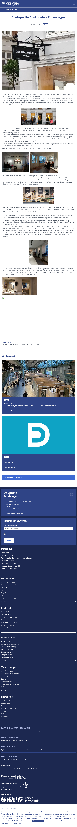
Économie (8, 506)
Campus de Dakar (7, 657)
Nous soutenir (6, 706)
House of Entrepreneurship (11, 566)
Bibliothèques (6, 687)
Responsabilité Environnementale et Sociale (16, 558)
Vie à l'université (7, 671)
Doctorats (4, 595)
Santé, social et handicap (10, 684)
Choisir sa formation (8, 582)
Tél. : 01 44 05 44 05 (6, 789)
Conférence (8, 462)
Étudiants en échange (8, 647)
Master (46, 25)
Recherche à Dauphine (9, 617)
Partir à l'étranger (7, 649)
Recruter (4, 711)
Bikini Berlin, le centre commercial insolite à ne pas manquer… (31, 406)
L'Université (5, 553)
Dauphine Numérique (9, 563)
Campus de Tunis (7, 655)
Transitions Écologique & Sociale (14, 513)
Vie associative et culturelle (10, 674)
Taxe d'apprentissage (8, 708)
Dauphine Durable (7, 561)
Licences (4, 587)
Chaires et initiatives (8, 625)
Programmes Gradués (9, 598)
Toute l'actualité (11, 10)
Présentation (5, 641)
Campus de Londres (8, 652)
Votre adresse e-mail (10, 525)
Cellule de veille (6, 682)
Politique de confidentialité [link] (11, 823)
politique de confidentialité (65, 534)
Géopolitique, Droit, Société (13, 504)
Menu (73, 4)
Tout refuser (49, 821)
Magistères (5, 593)
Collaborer (5, 714)
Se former (4, 716)
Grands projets (6, 703)
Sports (3, 679)
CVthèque (4, 620)
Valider (8, 541)
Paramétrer (59, 821)
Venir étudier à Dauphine (10, 644)
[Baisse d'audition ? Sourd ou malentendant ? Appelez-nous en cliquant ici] (25, 786)
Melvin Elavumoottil (9, 342)
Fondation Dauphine (8, 569)
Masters (4, 590)
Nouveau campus (7, 555)
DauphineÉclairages (11, 494)
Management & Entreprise (13, 508)
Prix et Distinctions (7, 612)
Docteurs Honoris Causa (9, 614)
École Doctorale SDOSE (9, 622)
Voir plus (3, 572)
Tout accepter (38, 821)
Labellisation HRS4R (8, 628)
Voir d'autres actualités (13, 478)
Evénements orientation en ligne (12, 585)
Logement (4, 676)
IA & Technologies (10, 511)
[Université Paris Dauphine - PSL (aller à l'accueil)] (10, 3)
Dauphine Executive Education (15, 728)
